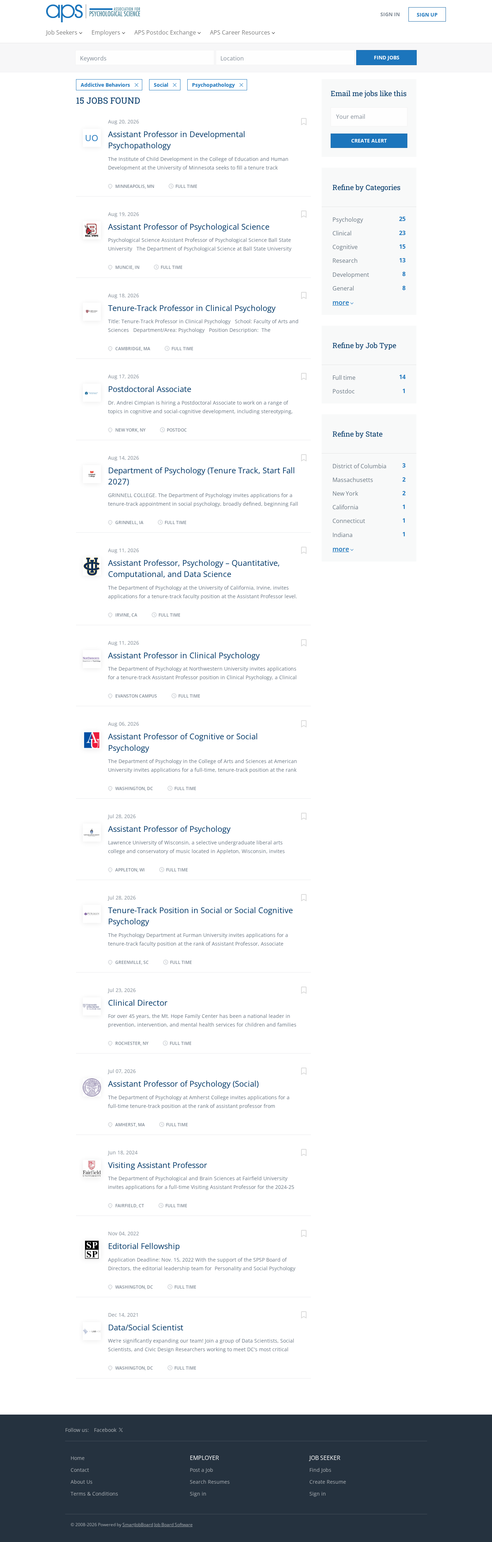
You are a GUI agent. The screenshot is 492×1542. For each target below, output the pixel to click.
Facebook (105, 1429)
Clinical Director (137, 1002)
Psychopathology (213, 84)
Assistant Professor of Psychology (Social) (183, 1083)
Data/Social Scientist (145, 1327)
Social (161, 84)
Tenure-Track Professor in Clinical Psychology (192, 307)
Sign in (390, 14)
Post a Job (201, 1469)
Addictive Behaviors (105, 84)
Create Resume (327, 1481)
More (340, 302)
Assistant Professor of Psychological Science (188, 226)
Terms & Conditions (94, 1493)
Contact (80, 1469)
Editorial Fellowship (144, 1245)
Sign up (427, 14)
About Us (82, 1481)
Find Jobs (386, 57)
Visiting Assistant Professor (157, 1164)
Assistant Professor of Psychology (169, 828)
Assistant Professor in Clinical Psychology (184, 655)
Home (78, 1458)
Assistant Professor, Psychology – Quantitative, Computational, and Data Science (194, 568)
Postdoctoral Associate (149, 388)
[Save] (296, 122)
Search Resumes (210, 1481)
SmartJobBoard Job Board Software (157, 1524)
